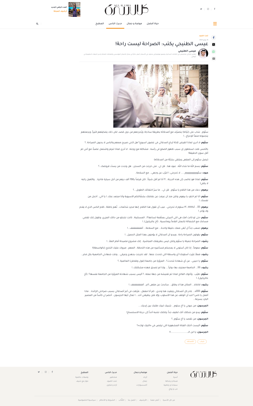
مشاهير (113, 377)
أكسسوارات (141, 385)
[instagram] (208, 9)
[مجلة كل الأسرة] (203, 374)
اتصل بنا (131, 400)
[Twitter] (213, 44)
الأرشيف (143, 400)
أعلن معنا (154, 400)
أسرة (175, 377)
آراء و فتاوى (112, 385)
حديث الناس (115, 24)
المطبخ (100, 24)
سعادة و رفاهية (171, 385)
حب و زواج (173, 389)
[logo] (126, 9)
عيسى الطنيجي (187, 51)
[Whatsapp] (213, 51)
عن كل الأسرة (169, 400)
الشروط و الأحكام (107, 400)
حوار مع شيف (82, 381)
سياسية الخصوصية (87, 400)
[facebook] (214, 9)
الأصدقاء (190, 341)
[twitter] (201, 9)
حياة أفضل (153, 24)
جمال (144, 381)
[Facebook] (213, 37)
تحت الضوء (203, 36)
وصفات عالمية (81, 377)
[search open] (38, 24)
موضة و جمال (134, 24)
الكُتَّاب (121, 400)
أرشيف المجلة (60, 11)
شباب (202, 341)
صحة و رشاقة (171, 381)
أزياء (145, 377)
